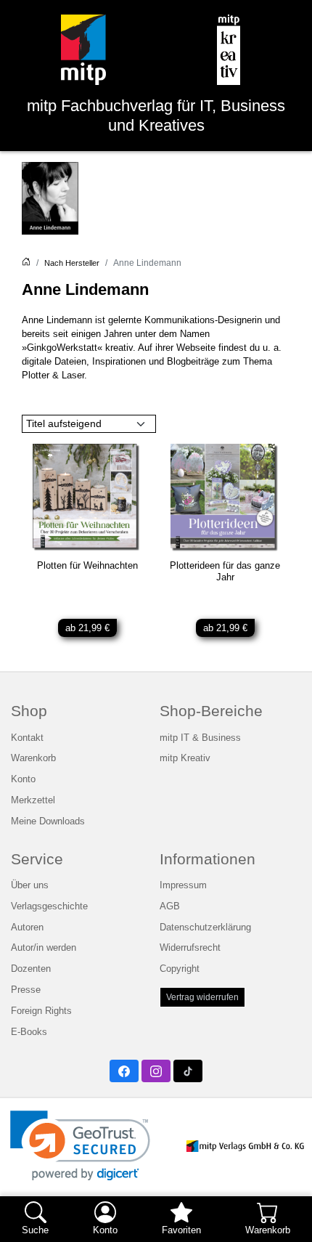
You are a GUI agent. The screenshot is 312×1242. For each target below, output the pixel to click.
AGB (170, 906)
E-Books (29, 1032)
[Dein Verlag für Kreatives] (228, 50)
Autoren (27, 927)
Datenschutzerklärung (205, 927)
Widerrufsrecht (190, 948)
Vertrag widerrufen (202, 997)
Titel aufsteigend (64, 423)
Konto (23, 779)
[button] (80, 1145)
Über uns (30, 885)
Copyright (180, 969)
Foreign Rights (41, 1011)
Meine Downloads (48, 821)
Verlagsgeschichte (49, 906)
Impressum (183, 885)
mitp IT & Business (200, 738)
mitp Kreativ (185, 758)
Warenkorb (33, 758)
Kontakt (27, 738)
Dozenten (31, 969)
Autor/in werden (43, 948)
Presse (26, 990)
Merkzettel (33, 800)
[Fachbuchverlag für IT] (84, 50)
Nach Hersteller (71, 263)
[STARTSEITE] (26, 263)
